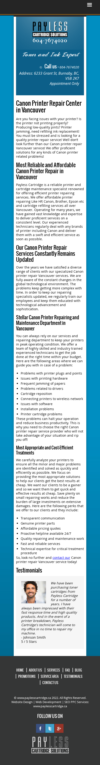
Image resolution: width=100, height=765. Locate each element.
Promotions (27, 676)
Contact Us (50, 682)
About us (35, 670)
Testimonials (73, 676)
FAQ (67, 670)
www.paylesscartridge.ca (50, 706)
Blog (78, 670)
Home (20, 670)
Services (53, 670)
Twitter (49, 728)
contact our (61, 557)
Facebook (40, 728)
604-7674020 (69, 67)
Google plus (59, 728)
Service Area (50, 676)
